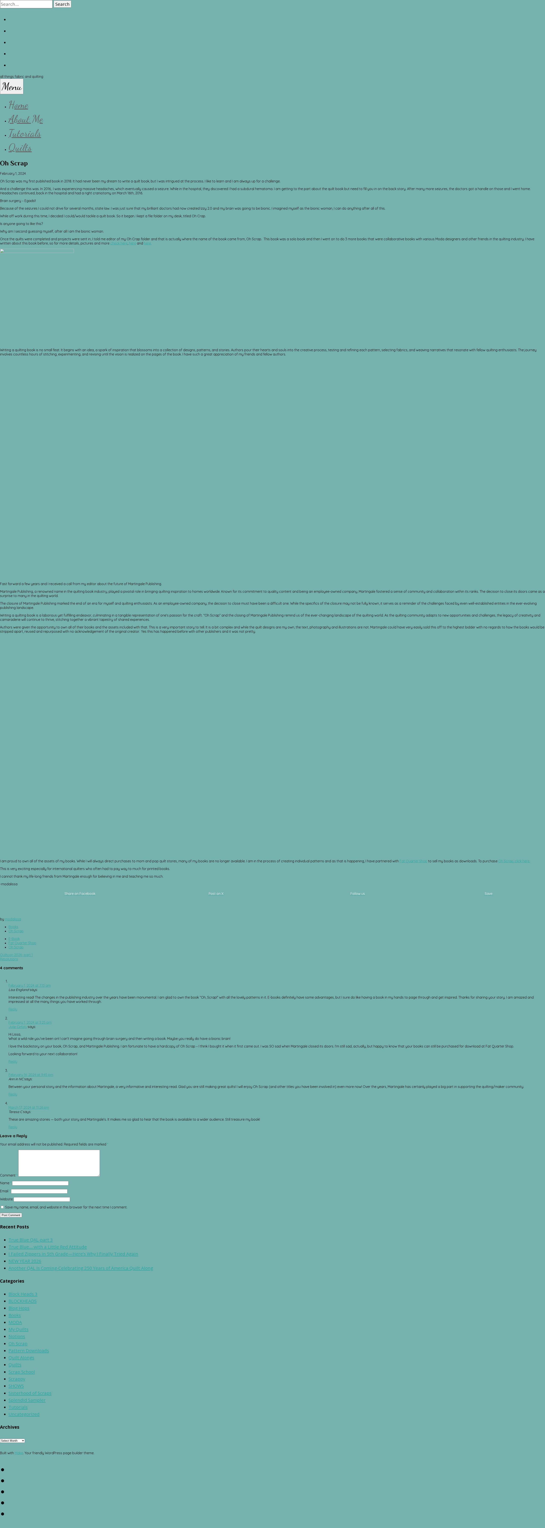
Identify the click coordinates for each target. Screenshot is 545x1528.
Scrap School (22, 1372)
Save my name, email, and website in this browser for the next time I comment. (66, 1207)
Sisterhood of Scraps (30, 1393)
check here (119, 243)
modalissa (13, 919)
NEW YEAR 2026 (25, 1261)
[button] (62, 4)
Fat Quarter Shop (413, 861)
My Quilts (19, 1329)
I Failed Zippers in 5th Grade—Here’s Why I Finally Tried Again (73, 1254)
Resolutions (9, 959)
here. (148, 243)
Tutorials (25, 133)
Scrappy (17, 1379)
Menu (12, 86)
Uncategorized (24, 1414)
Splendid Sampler (27, 1400)
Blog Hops (19, 1308)
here (132, 243)
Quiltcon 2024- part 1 (16, 955)
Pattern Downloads (29, 1350)
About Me (26, 119)
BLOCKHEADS (23, 1301)
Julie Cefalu (18, 1027)
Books (13, 927)
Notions (17, 1336)
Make (19, 1453)
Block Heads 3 (23, 1294)
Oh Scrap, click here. (514, 861)
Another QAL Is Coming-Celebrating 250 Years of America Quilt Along (81, 1268)
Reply (13, 1009)
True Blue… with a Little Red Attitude (48, 1247)
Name (5, 1183)
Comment (8, 1175)
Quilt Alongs (21, 1357)
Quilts (20, 147)
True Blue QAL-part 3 (31, 1240)
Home (18, 105)
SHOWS (16, 1386)
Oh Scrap (16, 931)
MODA (15, 1322)
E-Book (14, 939)
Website (6, 1199)
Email (5, 1191)
